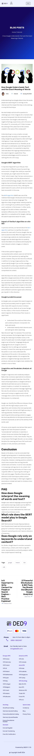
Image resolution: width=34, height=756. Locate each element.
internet (18, 562)
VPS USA (21, 659)
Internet (16, 93)
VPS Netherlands (7, 674)
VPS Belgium (6, 687)
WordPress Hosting (8, 708)
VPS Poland (6, 665)
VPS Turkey (22, 678)
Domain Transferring (9, 731)
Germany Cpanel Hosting (10, 711)
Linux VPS (21, 687)
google (10, 562)
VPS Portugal (6, 684)
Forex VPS (21, 696)
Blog (24, 711)
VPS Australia (22, 671)
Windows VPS (23, 690)
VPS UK (5, 668)
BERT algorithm (9, 195)
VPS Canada (22, 662)
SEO (24, 562)
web (4, 567)
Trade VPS (22, 693)
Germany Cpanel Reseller (10, 717)
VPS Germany (7, 662)
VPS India (21, 668)
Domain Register (7, 728)
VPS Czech (6, 690)
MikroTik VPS (22, 684)
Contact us (26, 708)
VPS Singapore (23, 674)
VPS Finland (6, 671)
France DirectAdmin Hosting (11, 714)
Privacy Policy (27, 714)
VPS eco (21, 700)
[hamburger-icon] (28, 3)
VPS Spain (6, 678)
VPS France (6, 659)
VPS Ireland (6, 693)
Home (14, 32)
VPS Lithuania (6, 696)
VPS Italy (5, 681)
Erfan (7, 93)
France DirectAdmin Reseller (8, 721)
